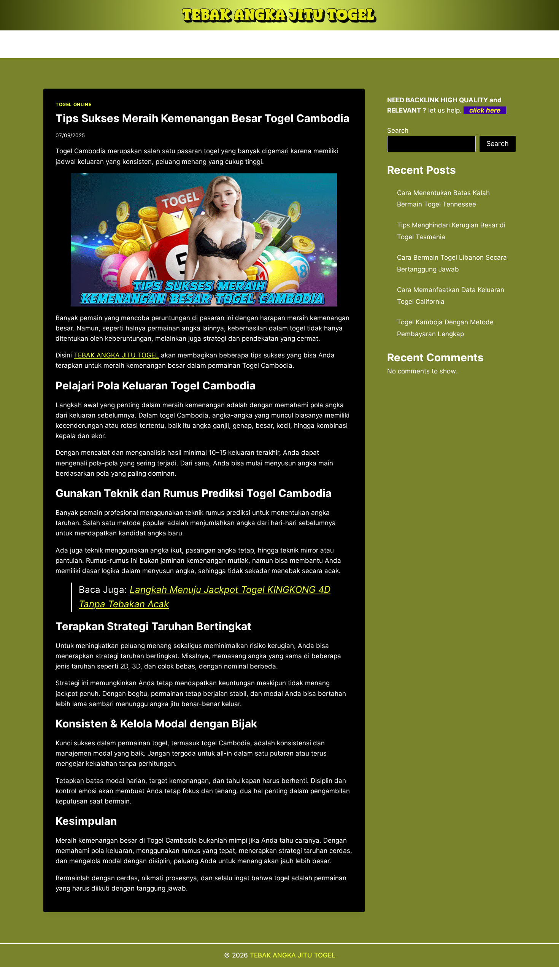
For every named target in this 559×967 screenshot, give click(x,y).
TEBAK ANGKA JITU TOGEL (292, 955)
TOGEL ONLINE (73, 104)
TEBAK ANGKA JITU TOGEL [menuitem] (116, 355)
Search (397, 130)
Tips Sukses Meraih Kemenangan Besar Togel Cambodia (202, 118)
